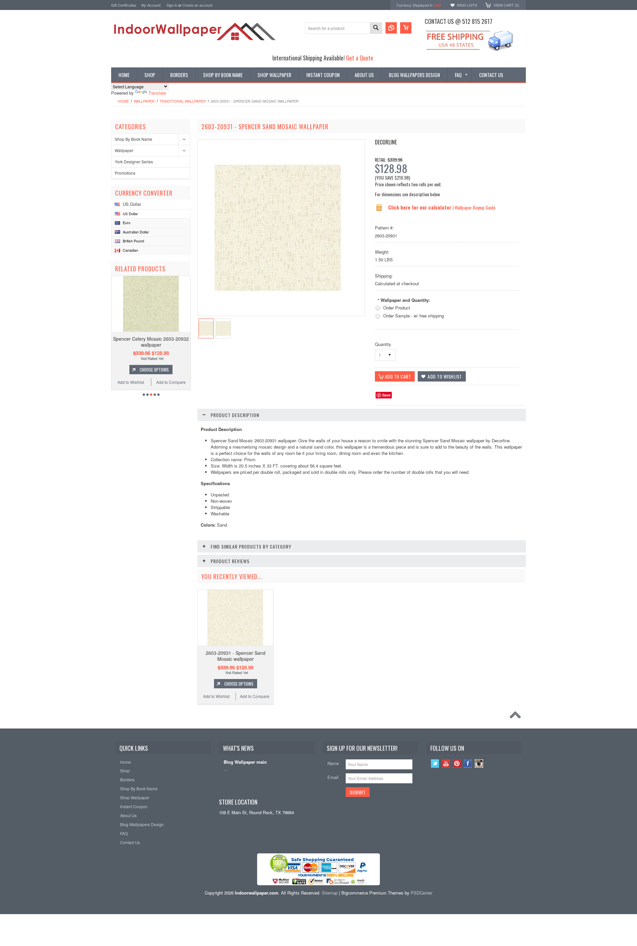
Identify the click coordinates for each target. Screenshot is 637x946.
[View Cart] (405, 28)
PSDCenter (421, 893)
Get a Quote (359, 57)
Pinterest (457, 763)
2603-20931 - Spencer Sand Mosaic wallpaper (235, 655)
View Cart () (506, 5)
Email (332, 777)
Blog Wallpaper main (245, 762)
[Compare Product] (391, 28)
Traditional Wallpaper (183, 101)
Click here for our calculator (420, 207)
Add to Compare (171, 382)
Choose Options (154, 369)
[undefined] (278, 289)
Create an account (197, 5)
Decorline (386, 142)
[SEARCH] (376, 28)
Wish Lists (467, 5)
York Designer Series (134, 161)
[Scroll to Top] (517, 716)
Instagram (479, 763)
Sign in (172, 5)
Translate (157, 93)
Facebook (468, 763)
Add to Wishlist (130, 382)
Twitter (435, 763)
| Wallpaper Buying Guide (474, 207)
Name (333, 763)
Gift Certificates (123, 5)
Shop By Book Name (133, 139)
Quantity (383, 344)
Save (386, 394)
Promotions (125, 173)
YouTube (446, 763)
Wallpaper (144, 101)
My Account (151, 5)
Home (123, 101)
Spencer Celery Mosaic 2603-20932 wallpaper (151, 341)
